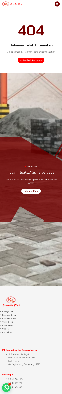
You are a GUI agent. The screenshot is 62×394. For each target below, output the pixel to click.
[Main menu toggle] (57, 4)
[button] (6, 387)
